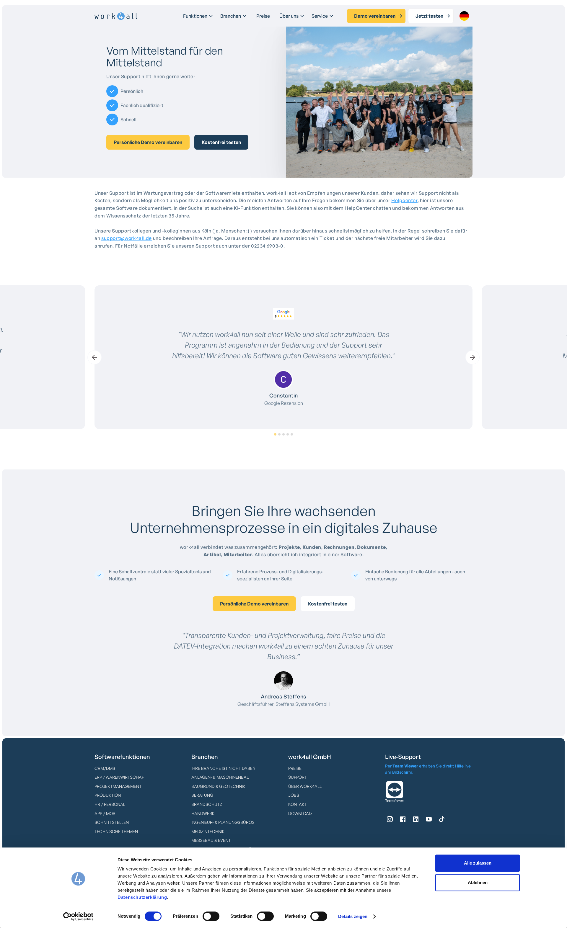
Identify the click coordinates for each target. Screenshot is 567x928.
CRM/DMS (104, 768)
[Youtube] (429, 819)
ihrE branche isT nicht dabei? (223, 768)
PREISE (295, 768)
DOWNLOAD (300, 813)
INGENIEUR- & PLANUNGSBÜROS (223, 822)
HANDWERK (203, 813)
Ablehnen (478, 882)
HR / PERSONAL (109, 804)
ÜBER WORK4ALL (305, 786)
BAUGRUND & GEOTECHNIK (218, 786)
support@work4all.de (126, 238)
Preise (263, 16)
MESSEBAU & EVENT (211, 840)
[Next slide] (472, 357)
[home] (115, 16)
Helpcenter (404, 200)
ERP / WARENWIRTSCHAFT (120, 777)
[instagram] (390, 819)
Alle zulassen (477, 862)
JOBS (293, 795)
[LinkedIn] (416, 819)
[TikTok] (442, 819)
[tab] (275, 434)
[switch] (211, 916)
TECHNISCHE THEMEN (116, 831)
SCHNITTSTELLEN (111, 822)
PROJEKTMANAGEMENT (117, 786)
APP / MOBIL (106, 813)
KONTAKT (297, 804)
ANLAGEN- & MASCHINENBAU (220, 777)
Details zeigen (352, 916)
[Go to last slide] (94, 357)
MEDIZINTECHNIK (208, 831)
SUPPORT (297, 777)
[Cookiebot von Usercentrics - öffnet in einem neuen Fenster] (78, 916)
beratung (202, 795)
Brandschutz (206, 804)
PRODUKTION (107, 795)
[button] (198, 16)
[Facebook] (403, 819)
